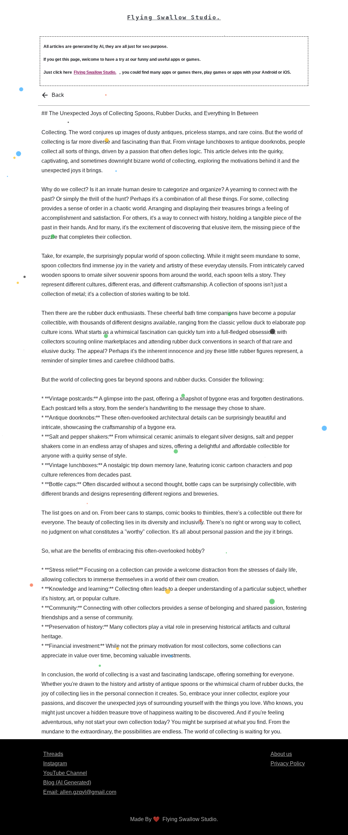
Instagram (55, 763)
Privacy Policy (288, 763)
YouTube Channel (65, 773)
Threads (53, 754)
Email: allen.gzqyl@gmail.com (79, 792)
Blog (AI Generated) (67, 782)
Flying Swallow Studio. (95, 72)
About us (281, 754)
